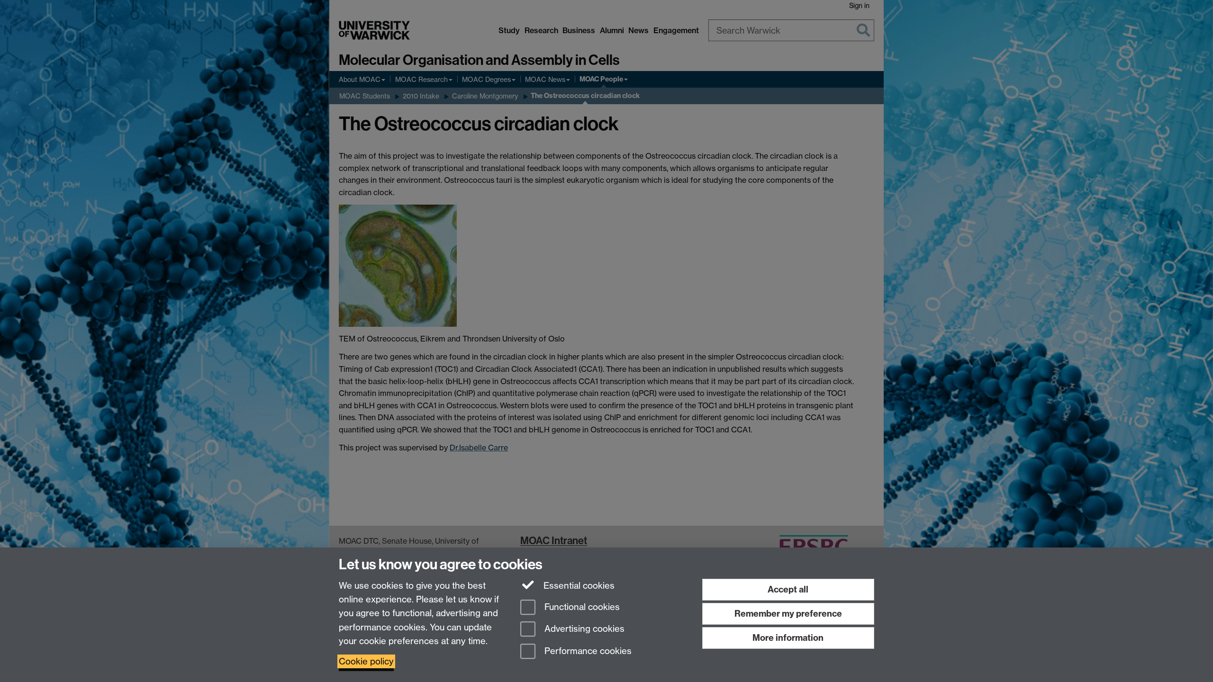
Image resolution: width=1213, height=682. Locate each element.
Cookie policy (366, 661)
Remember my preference (788, 613)
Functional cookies (581, 606)
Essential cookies (578, 585)
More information (788, 637)
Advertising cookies (583, 629)
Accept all (788, 589)
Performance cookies (587, 651)
